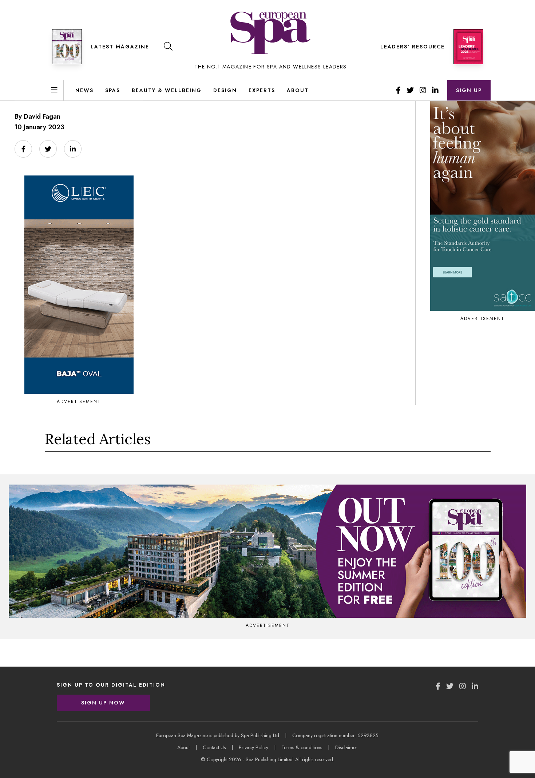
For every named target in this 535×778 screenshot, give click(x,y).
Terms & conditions (301, 747)
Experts (262, 90)
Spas (112, 90)
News (84, 90)
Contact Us (214, 747)
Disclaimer (346, 747)
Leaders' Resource (412, 46)
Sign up (469, 90)
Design (225, 90)
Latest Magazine (120, 46)
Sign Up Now (103, 702)
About (298, 90)
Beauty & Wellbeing (167, 90)
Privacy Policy (253, 747)
